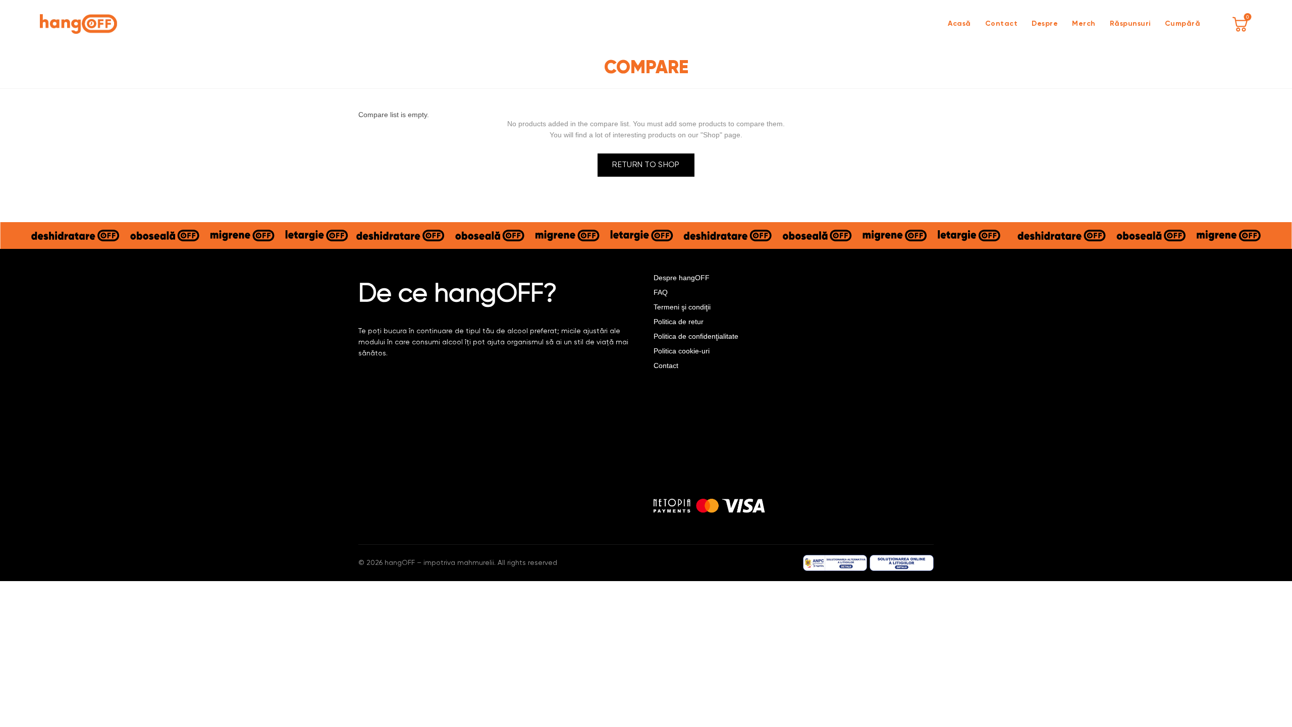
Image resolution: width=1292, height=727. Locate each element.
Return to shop (645, 165)
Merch (1084, 23)
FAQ (661, 292)
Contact (1001, 23)
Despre (1045, 23)
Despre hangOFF (682, 278)
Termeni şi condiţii (682, 307)
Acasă (959, 23)
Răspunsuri (1130, 23)
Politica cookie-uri (682, 351)
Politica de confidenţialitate (696, 336)
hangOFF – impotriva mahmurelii (439, 562)
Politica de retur (679, 322)
